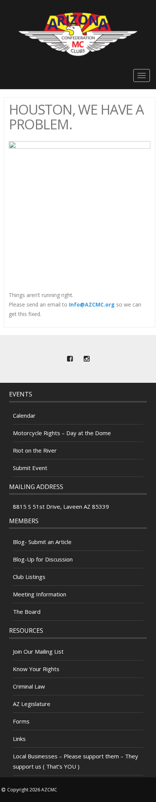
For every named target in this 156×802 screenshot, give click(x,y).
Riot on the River (35, 450)
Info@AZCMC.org (92, 304)
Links (19, 738)
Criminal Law (29, 686)
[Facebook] (69, 359)
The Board (27, 611)
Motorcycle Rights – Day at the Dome (62, 433)
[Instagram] (86, 359)
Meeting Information (39, 594)
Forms (21, 721)
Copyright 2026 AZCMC (32, 789)
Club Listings (29, 576)
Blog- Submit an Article (42, 542)
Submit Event (30, 468)
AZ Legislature (31, 704)
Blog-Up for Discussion (43, 559)
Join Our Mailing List (38, 651)
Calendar (24, 415)
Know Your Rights (36, 669)
